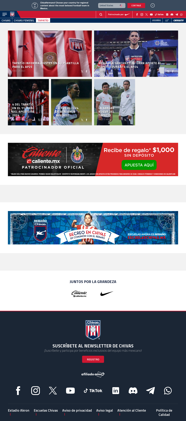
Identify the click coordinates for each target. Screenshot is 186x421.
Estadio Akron (18, 410)
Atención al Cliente (131, 410)
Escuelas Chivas (46, 410)
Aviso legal (104, 410)
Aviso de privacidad (77, 410)
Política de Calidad (164, 412)
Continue (136, 5)
